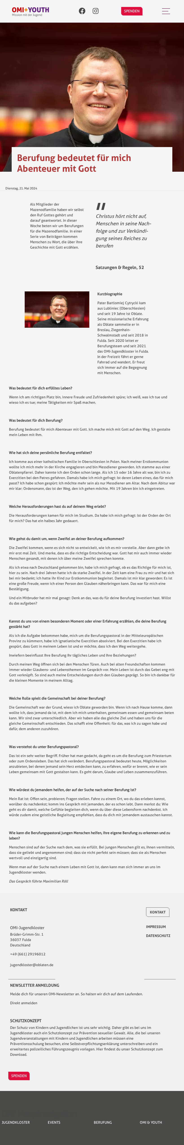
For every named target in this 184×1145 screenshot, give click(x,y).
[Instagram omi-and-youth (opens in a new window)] (95, 11)
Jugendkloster (16, 1122)
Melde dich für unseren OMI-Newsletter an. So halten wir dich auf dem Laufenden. (76, 994)
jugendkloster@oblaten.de (31, 965)
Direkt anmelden (23, 1003)
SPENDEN (132, 11)
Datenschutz (158, 935)
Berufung (103, 1122)
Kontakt (158, 912)
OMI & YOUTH (151, 1122)
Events (54, 1122)
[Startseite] (30, 11)
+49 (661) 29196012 (28, 954)
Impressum (156, 926)
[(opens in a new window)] (82, 11)
